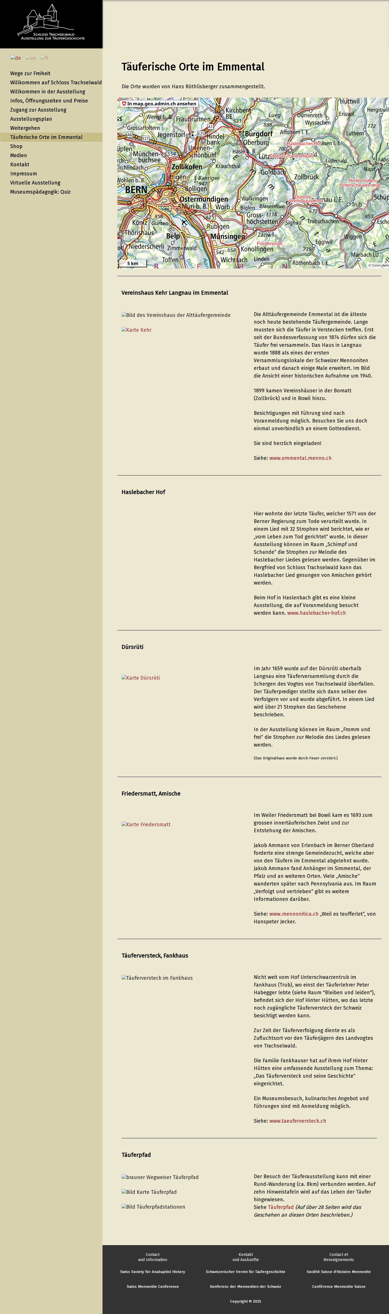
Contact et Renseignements (339, 1257)
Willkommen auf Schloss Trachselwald (56, 82)
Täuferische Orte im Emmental (46, 137)
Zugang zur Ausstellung (38, 110)
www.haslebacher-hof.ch (317, 613)
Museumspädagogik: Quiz (40, 192)
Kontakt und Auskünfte (245, 1257)
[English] (32, 58)
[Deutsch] (17, 58)
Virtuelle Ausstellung (35, 183)
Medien (18, 155)
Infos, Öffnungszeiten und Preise (49, 101)
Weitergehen (25, 128)
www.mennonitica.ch (294, 914)
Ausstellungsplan (31, 119)
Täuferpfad (281, 1207)
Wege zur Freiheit (30, 73)
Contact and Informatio (151, 1257)
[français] (46, 58)
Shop (16, 146)
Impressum (23, 174)
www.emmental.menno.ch (300, 458)
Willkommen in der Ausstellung (47, 92)
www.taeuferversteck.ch (297, 1121)
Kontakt (19, 164)
